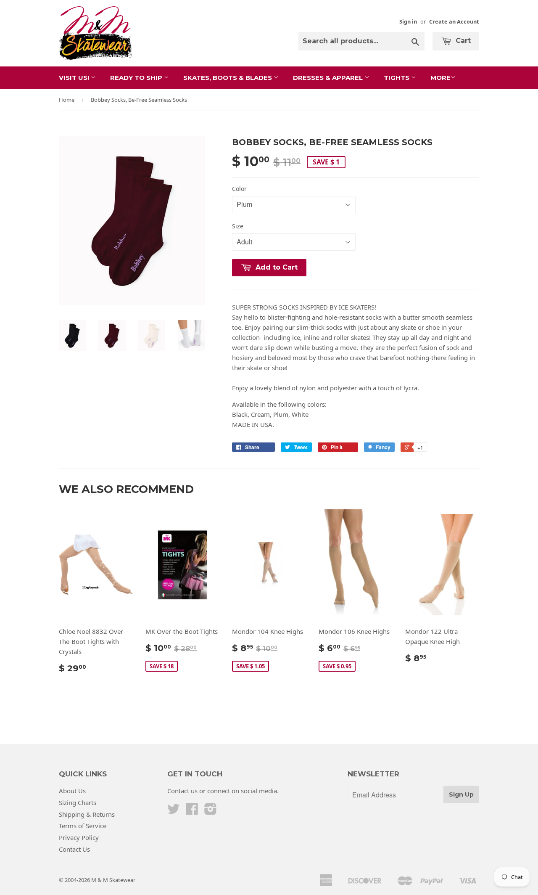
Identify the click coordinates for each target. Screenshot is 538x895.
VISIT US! (75, 78)
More (440, 78)
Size (237, 226)
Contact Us (74, 849)
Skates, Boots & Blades (228, 78)
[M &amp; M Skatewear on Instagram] (210, 811)
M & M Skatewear (113, 880)
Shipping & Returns (87, 814)
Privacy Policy (79, 837)
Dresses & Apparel (328, 78)
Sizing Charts (77, 802)
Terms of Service (82, 825)
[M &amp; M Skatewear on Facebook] (192, 811)
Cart (462, 41)
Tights (397, 78)
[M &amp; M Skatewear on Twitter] (173, 811)
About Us (72, 790)
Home (66, 99)
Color (239, 189)
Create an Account (454, 21)
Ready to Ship (137, 78)
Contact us (182, 790)
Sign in (408, 21)
